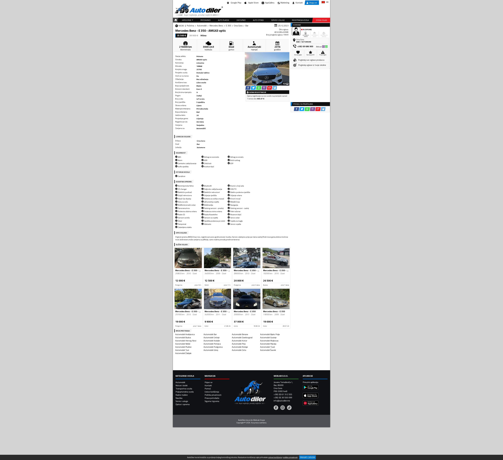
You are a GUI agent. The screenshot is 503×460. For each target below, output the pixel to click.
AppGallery (269, 2)
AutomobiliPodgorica (213, 346)
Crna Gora (238, 25)
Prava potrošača (212, 398)
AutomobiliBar (210, 334)
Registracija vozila (300, 20)
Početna (190, 25)
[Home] (175, 20)
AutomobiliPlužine (183, 346)
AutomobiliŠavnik (268, 350)
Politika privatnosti (213, 394)
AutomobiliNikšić (182, 343)
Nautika (179, 398)
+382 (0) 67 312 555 (283, 394)
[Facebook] (276, 408)
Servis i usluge (182, 401)
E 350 (228, 25)
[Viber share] (264, 88)
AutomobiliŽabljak (183, 353)
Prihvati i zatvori (307, 457)
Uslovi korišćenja (212, 391)
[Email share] (269, 88)
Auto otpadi (258, 20)
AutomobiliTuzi (182, 350)
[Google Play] (310, 388)
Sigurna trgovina (212, 401)
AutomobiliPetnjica (212, 343)
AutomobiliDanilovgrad (242, 337)
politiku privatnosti (290, 457)
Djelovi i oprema (183, 404)
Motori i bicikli (181, 385)
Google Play (235, 2)
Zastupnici (241, 20)
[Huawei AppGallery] (310, 403)
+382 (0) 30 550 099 (283, 397)
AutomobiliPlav (239, 343)
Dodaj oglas (321, 20)
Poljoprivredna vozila (185, 391)
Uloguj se (313, 2)
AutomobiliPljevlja (268, 343)
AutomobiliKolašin (212, 340)
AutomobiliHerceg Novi (185, 340)
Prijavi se (208, 382)
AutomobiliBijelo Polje (270, 334)
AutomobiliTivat (267, 346)
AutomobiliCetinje (212, 337)
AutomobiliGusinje (268, 337)
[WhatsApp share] (259, 88)
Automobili (202, 25)
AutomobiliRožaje (240, 346)
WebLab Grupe (259, 420)
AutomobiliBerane (240, 334)
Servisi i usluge (278, 20)
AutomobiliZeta (239, 350)
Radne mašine (182, 394)
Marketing (284, 2)
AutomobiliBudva (183, 337)
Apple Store (253, 2)
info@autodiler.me (282, 400)
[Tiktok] (289, 408)
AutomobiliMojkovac (269, 340)
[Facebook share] (248, 88)
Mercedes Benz (216, 25)
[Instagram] (282, 408)
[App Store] (310, 396)
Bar (246, 25)
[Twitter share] (253, 88)
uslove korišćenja (275, 457)
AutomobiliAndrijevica (185, 334)
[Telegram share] (275, 88)
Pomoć (208, 388)
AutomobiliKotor (239, 340)
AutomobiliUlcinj (211, 350)
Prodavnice (205, 20)
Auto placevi (223, 20)
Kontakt (299, 2)
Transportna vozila (184, 388)
